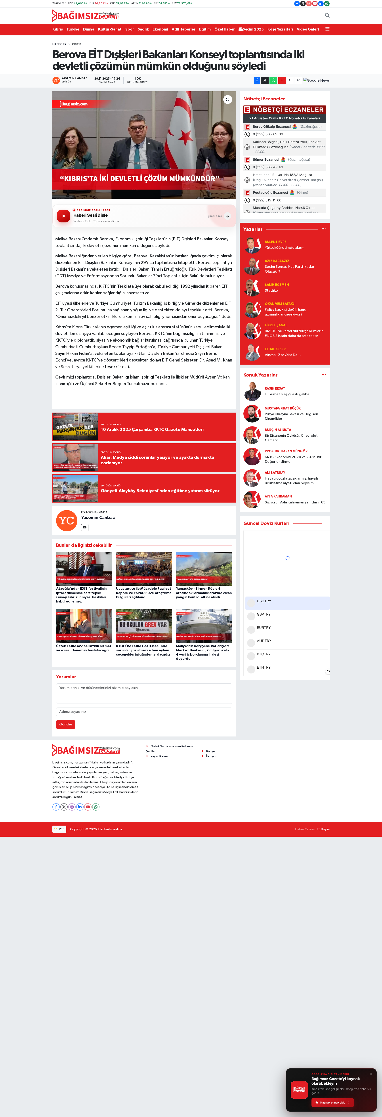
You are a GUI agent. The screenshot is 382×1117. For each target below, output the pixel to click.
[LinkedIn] (80, 807)
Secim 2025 (253, 29)
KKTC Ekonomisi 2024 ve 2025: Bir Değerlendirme (293, 459)
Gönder (65, 724)
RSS (61, 829)
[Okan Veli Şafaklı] (252, 309)
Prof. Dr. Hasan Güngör (286, 451)
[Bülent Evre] (252, 245)
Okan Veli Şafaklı (280, 304)
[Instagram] (72, 807)
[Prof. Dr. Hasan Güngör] (252, 456)
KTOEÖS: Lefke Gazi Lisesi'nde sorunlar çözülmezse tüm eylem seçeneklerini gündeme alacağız (143, 650)
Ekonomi (160, 29)
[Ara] (327, 16)
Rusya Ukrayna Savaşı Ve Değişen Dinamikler (291, 416)
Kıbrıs (57, 29)
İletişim (211, 756)
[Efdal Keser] (252, 352)
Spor (129, 29)
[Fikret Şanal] (252, 330)
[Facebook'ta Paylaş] (257, 80)
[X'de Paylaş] (265, 80)
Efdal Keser (275, 349)
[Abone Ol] (316, 80)
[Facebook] (56, 807)
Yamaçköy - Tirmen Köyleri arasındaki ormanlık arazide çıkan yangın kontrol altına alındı (204, 593)
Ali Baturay (275, 472)
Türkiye (73, 29)
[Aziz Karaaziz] (252, 266)
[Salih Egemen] (252, 287)
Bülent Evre (275, 242)
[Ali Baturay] (252, 478)
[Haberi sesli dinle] (63, 216)
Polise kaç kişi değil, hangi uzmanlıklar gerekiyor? (286, 312)
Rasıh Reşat (275, 388)
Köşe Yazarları (280, 29)
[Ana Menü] (327, 29)
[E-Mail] (84, 527)
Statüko (271, 291)
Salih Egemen (277, 285)
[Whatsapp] (95, 807)
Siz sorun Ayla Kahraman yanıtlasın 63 (295, 502)
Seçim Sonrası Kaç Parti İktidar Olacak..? (289, 269)
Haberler (59, 44)
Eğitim (205, 29)
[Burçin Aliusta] (252, 435)
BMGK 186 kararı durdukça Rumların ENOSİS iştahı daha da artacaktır (294, 333)
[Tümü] (324, 229)
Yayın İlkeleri (159, 756)
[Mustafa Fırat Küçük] (252, 413)
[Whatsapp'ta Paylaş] (273, 80)
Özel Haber (224, 29)
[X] (64, 807)
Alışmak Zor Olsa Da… (283, 355)
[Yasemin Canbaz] (66, 520)
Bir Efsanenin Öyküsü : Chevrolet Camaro (291, 438)
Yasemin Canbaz (98, 517)
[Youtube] (88, 807)
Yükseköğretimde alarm (284, 248)
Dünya (88, 29)
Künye (210, 751)
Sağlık (143, 29)
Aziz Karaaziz (277, 261)
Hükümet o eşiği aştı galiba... (288, 394)
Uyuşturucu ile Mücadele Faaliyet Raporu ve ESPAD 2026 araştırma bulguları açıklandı (143, 593)
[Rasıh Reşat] (252, 391)
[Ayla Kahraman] (252, 499)
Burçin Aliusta (278, 430)
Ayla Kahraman (278, 496)
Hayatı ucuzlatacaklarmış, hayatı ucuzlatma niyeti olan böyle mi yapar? (291, 481)
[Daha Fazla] (282, 80)
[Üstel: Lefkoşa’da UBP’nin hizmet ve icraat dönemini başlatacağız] (84, 626)
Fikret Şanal (276, 325)
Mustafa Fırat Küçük (283, 408)
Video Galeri (308, 29)
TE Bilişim (323, 829)
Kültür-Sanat (110, 29)
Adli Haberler (183, 29)
